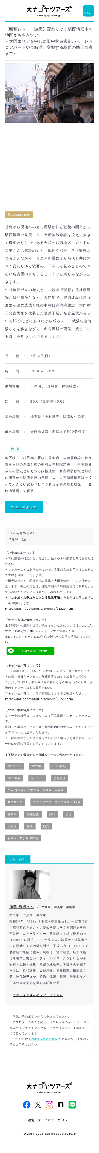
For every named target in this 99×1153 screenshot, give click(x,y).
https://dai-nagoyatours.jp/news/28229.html (39, 608)
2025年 (36, 766)
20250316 (15, 766)
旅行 (52, 814)
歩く (68, 814)
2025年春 (14, 778)
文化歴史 (33, 814)
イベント (37, 778)
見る (30, 826)
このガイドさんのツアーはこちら (38, 995)
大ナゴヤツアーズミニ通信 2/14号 (57, 802)
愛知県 (12, 814)
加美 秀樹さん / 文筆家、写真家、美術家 (36, 790)
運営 (31, 1120)
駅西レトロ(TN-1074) (23, 838)
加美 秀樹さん (21, 906)
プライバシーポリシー (54, 1120)
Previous (9, 96)
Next (90, 96)
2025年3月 (59, 766)
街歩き (12, 826)
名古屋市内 (15, 802)
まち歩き (60, 778)
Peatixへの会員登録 (43, 1039)
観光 (46, 826)
